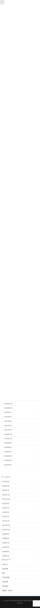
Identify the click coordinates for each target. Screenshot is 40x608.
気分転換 (5, 582)
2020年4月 (8, 465)
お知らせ (5, 564)
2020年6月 (8, 456)
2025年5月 (5, 481)
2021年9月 (8, 412)
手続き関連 (5, 577)
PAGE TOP (36, 588)
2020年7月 (8, 452)
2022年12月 (8, 403)
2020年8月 (8, 447)
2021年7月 (8, 417)
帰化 (3, 573)
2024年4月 (5, 486)
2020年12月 (8, 434)
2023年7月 (5, 490)
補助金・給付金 (7, 590)
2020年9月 (8, 443)
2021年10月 (8, 408)
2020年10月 (8, 438)
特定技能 (5, 586)
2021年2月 (8, 425)
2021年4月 (8, 421)
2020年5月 (8, 460)
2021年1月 (8, 430)
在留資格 (5, 568)
